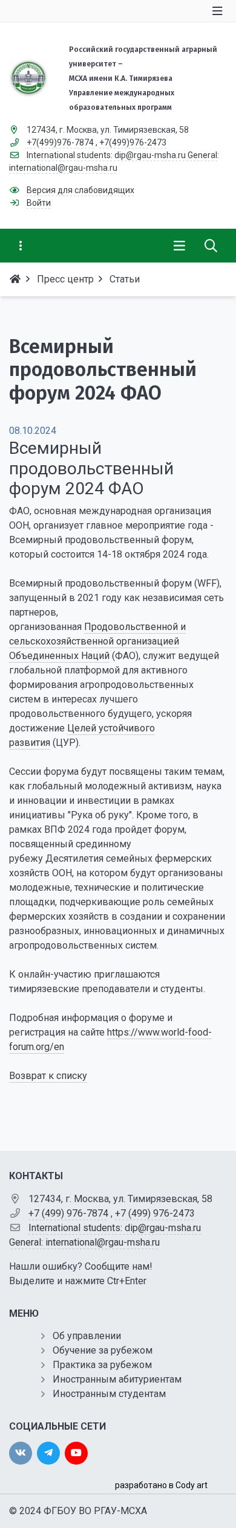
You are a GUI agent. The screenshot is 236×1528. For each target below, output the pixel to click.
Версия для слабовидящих (80, 190)
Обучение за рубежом (102, 1350)
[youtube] (76, 1453)
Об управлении (87, 1336)
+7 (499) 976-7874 (68, 1213)
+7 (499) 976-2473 (155, 1213)
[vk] (20, 1453)
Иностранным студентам (109, 1393)
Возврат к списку (48, 1075)
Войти (39, 203)
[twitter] (48, 1453)
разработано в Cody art (161, 1485)
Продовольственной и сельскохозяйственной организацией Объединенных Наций (97, 641)
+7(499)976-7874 (60, 142)
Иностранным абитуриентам (117, 1379)
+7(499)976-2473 (132, 142)
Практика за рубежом (102, 1364)
